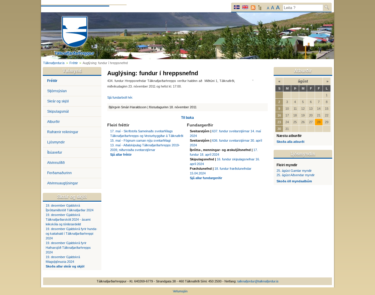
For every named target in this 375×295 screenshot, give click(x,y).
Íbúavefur (54, 152)
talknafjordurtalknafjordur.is (258, 281)
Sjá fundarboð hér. (120, 97)
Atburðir (53, 122)
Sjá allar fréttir (121, 154)
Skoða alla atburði (290, 141)
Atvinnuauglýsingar (62, 183)
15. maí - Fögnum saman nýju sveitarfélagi (140, 140)
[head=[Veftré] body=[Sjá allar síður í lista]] (259, 9)
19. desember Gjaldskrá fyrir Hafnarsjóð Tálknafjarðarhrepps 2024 (68, 247)
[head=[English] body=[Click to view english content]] (245, 7)
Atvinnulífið (56, 163)
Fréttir (73, 63)
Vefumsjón (180, 291)
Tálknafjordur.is (54, 63)
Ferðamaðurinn (59, 173)
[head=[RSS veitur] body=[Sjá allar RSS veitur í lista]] (253, 7)
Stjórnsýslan (57, 91)
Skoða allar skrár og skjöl (65, 266)
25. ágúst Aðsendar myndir (296, 175)
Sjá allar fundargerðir (206, 178)
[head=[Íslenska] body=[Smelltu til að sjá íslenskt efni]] (237, 7)
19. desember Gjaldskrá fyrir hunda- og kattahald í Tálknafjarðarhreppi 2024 (71, 233)
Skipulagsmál (58, 111)
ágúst (303, 81)
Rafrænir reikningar (62, 132)
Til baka (187, 118)
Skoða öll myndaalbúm (294, 181)
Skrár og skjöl (58, 101)
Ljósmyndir (56, 142)
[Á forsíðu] (74, 37)
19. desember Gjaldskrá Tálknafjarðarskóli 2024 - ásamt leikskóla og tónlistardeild (68, 219)
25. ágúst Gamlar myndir (294, 170)
